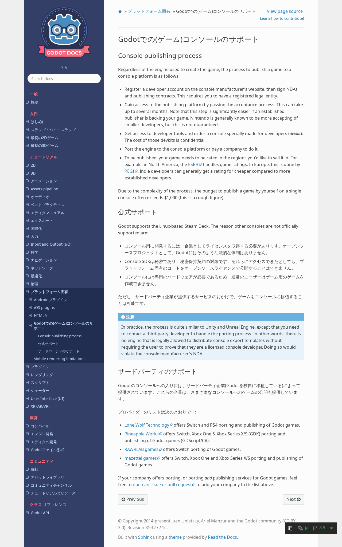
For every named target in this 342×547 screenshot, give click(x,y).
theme (175, 537)
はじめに (38, 121)
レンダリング (42, 374)
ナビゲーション (44, 259)
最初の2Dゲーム (44, 137)
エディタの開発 (44, 441)
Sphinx (145, 537)
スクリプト (40, 382)
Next (291, 499)
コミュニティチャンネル (51, 485)
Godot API (40, 512)
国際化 (36, 228)
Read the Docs (222, 537)
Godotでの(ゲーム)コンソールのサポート (63, 325)
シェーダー (40, 390)
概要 (34, 102)
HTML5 (40, 315)
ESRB (193, 164)
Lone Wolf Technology (147, 425)
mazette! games (141, 458)
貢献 (34, 469)
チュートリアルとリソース (53, 492)
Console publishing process (59, 335)
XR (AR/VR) (40, 406)
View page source (285, 11)
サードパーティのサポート (59, 351)
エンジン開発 (42, 433)
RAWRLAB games (141, 449)
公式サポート (48, 343)
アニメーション (44, 180)
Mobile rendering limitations (59, 358)
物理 (34, 283)
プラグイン (40, 366)
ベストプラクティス (47, 204)
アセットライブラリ (47, 477)
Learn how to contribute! (282, 18)
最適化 (36, 275)
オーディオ (40, 196)
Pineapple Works (142, 434)
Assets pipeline (44, 188)
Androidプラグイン (50, 299)
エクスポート (42, 220)
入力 (34, 236)
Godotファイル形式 (47, 449)
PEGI (129, 171)
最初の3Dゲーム (44, 145)
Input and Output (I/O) (51, 244)
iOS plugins (44, 307)
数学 (34, 252)
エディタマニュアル (47, 212)
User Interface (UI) (47, 398)
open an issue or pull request (162, 484)
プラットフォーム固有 (49, 291)
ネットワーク (42, 267)
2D (33, 165)
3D (33, 173)
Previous (134, 499)
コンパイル (40, 425)
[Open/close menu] (27, 102)
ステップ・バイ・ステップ (53, 129)
